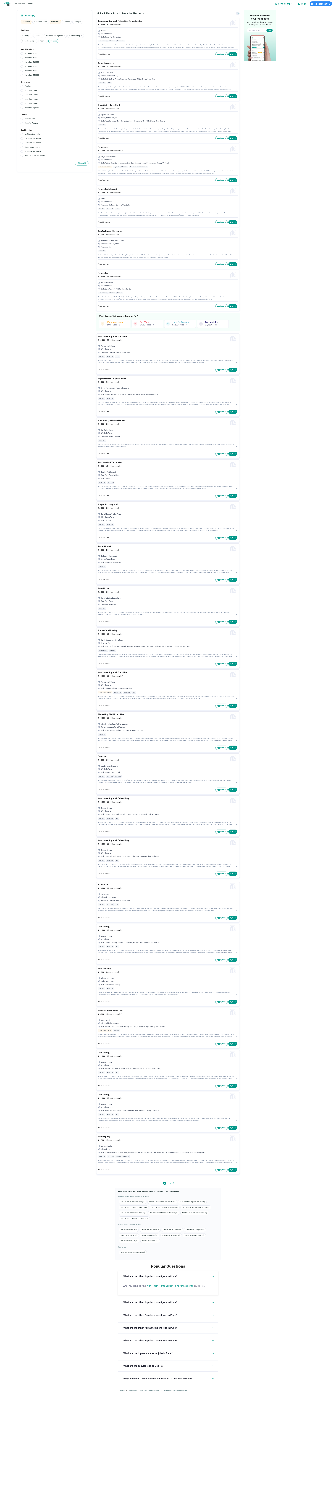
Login (303, 4)
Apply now (221, 54)
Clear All (82, 163)
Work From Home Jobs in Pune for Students (170, 1286)
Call (234, 54)
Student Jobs (133, 1391)
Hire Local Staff (319, 4)
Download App (285, 4)
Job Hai (122, 1391)
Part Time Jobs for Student (149, 1391)
